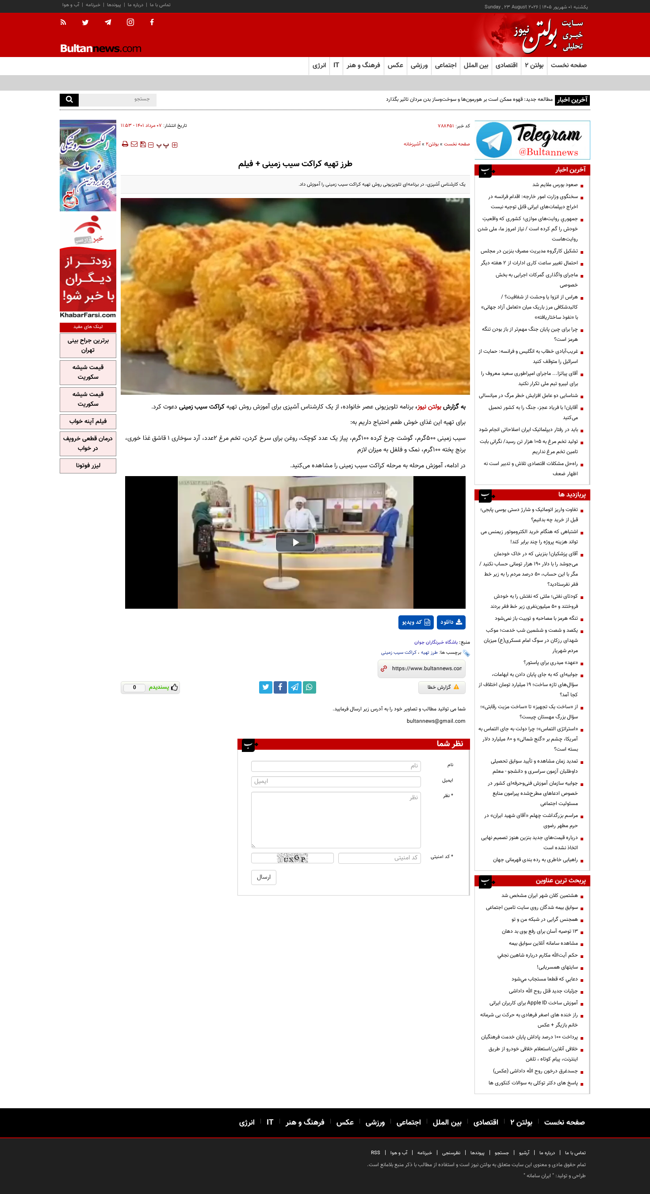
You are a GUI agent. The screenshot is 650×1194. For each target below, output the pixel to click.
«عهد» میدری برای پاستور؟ (551, 663)
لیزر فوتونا (88, 466)
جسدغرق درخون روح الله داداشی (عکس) (535, 1071)
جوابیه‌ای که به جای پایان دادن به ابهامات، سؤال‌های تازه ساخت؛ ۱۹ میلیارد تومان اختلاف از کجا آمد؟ (528, 685)
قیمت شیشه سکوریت (88, 372)
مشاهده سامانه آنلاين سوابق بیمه (543, 943)
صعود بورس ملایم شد (555, 185)
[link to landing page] (546, 35)
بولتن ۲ (534, 66)
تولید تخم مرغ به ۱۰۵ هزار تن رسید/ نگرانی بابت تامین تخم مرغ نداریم (529, 447)
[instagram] (130, 23)
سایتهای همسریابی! (557, 967)
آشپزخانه (412, 144)
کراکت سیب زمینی (399, 652)
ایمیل (447, 780)
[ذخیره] (143, 144)
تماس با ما (160, 5)
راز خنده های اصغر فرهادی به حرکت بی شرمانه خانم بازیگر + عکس (529, 1020)
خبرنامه (93, 5)
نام (450, 765)
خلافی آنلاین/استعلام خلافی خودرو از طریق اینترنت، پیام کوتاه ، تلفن (533, 1054)
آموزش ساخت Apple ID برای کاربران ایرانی (533, 1003)
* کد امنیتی (442, 857)
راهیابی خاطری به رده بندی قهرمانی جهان (535, 860)
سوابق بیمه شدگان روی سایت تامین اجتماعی (532, 908)
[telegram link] (295, 687)
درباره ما (135, 5)
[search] (69, 100)
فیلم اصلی (435, 645)
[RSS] (66, 23)
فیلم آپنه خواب (88, 422)
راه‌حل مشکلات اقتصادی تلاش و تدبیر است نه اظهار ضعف (531, 469)
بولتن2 (432, 144)
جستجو (502, 1153)
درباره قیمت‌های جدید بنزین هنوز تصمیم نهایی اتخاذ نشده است (529, 843)
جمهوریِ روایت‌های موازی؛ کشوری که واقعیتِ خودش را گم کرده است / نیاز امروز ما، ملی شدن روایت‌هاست (528, 229)
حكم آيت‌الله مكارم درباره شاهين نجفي (537, 955)
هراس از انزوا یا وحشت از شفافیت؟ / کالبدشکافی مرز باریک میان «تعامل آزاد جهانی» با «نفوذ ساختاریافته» (529, 307)
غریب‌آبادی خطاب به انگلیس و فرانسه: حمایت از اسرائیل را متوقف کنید (528, 356)
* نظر (448, 796)
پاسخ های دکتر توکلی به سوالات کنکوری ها (533, 1083)
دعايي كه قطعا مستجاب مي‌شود (545, 979)
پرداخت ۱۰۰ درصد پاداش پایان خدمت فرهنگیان (529, 1037)
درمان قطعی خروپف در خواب (88, 444)
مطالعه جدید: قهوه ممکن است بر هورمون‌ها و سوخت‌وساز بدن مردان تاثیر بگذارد (469, 99)
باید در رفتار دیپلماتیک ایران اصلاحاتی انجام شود (528, 430)
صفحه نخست (569, 66)
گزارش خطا (439, 687)
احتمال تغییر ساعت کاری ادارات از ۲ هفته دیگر (529, 263)
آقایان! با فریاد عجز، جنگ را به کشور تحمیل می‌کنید (533, 413)
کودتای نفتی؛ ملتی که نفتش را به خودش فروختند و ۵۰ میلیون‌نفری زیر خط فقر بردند (534, 601)
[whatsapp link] (309, 687)
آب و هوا (70, 5)
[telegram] (108, 22)
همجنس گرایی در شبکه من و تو (545, 919)
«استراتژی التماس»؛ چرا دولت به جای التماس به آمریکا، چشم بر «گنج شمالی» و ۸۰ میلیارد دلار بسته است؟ (528, 739)
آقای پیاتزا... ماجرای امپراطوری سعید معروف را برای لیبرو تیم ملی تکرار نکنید (529, 379)
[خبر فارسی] (88, 266)
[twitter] (85, 23)
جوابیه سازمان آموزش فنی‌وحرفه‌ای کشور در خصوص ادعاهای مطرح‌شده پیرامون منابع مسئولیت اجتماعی (533, 793)
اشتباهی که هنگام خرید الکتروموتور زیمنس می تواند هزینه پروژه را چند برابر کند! (529, 537)
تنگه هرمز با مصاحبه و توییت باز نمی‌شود (536, 618)
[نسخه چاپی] (124, 144)
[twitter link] (265, 687)
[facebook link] (280, 687)
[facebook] (152, 23)
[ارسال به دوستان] (134, 144)
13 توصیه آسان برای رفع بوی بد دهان (540, 931)
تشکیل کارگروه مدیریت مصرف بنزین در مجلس (529, 251)
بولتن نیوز (429, 407)
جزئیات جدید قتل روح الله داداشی (543, 991)
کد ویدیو (412, 622)
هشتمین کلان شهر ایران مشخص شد (539, 896)
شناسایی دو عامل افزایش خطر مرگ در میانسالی (528, 396)
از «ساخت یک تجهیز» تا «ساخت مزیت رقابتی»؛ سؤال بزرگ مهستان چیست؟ (529, 712)
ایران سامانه (539, 1176)
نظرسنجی (451, 1153)
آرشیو (524, 1153)
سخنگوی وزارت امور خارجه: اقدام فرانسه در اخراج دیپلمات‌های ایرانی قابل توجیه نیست (533, 202)
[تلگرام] (532, 140)
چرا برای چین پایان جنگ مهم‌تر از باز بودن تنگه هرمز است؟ (530, 334)
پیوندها (114, 5)
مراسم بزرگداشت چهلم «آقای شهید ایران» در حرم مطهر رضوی (531, 821)
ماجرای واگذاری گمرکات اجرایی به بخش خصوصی (537, 280)
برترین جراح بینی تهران (88, 345)
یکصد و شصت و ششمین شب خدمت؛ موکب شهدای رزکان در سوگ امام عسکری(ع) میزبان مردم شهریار (531, 640)
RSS (375, 1153)
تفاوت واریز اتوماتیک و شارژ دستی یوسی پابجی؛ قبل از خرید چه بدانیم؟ (529, 515)
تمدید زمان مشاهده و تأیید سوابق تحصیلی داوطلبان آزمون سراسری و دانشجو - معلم (534, 766)
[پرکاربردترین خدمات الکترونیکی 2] (88, 165)
